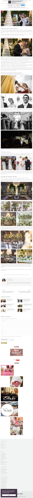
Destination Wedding (4, 470)
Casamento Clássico (9, 274)
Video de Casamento (3, 486)
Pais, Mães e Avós (3, 461)
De (17, 274)
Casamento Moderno (4, 473)
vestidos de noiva (3, 270)
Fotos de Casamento (3, 485)
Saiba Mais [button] (7, 492)
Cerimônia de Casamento (4, 478)
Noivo (1, 460)
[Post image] (3, 300)
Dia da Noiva (2, 459)
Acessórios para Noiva (4, 458)
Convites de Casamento (4, 482)
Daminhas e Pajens (3, 464)
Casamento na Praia (3, 468)
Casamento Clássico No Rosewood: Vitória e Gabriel (10, 309)
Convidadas (2, 463)
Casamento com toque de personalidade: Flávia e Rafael (27, 309)
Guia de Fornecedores (4, 3)
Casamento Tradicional (4, 472)
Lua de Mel (2, 448)
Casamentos (13, 274)
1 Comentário (27, 274)
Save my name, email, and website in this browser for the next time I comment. (11, 336)
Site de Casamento (3, 483)
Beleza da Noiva (3, 455)
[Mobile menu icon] (31, 3)
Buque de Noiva (3, 456)
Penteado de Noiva (3, 454)
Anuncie (2, 446)
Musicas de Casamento (4, 481)
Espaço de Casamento (4, 480)
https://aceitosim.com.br (10, 280)
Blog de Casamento (20, 496)
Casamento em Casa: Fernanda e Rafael (9, 299)
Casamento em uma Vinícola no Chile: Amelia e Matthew (27, 304)
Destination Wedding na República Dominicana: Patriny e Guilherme (26, 300)
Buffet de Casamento (4, 479)
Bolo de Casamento (3, 487)
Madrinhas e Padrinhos (4, 462)
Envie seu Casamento (4, 445)
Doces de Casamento (4, 488)
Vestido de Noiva (3, 453)
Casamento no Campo (4, 469)
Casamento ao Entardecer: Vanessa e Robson (10, 304)
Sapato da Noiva (3, 457)
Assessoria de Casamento (4, 477)
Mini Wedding (3, 471)
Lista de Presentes (3, 484)
